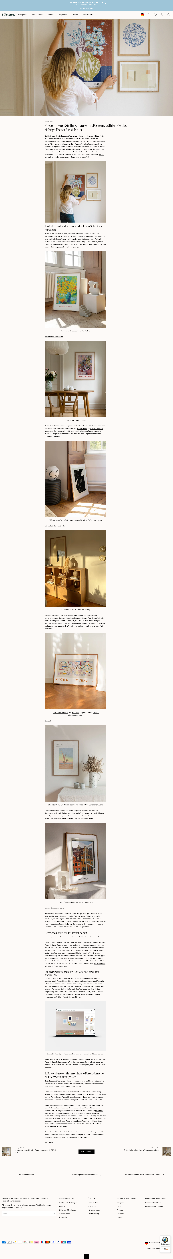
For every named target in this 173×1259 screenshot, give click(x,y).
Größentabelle (64, 1214)
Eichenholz (99, 1111)
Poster (101, 154)
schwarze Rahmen (52, 1116)
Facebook (120, 1214)
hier (70, 924)
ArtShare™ (92, 1206)
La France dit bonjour (70, 331)
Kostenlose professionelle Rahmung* (84, 1174)
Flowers (67, 420)
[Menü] (169, 1236)
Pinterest (120, 1210)
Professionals (87, 15)
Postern (72, 136)
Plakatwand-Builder (59, 989)
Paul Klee (75, 712)
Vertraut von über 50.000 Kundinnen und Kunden (142, 1174)
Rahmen (51, 15)
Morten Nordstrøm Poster (54, 908)
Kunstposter (22, 15)
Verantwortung (93, 1214)
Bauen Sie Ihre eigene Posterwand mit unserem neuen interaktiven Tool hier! (75, 1054)
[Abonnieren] (54, 1213)
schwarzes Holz (50, 1126)
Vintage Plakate (37, 15)
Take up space (54, 520)
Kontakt (62, 1206)
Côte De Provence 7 (60, 712)
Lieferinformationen (26, 1174)
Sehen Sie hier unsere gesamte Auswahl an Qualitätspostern (67, 1137)
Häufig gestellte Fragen (68, 1203)
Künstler (75, 15)
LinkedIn (120, 1217)
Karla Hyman (82, 428)
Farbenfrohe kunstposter (54, 336)
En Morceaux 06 (67, 610)
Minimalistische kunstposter (55, 526)
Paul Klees (92, 618)
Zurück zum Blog (86, 1151)
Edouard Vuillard (81, 420)
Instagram (120, 1203)
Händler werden (94, 1210)
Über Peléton (93, 1203)
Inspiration (63, 15)
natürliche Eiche (83, 1124)
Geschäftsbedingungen (154, 1206)
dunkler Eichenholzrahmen (59, 1113)
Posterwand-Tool (89, 1100)
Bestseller (48, 721)
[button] (149, 14)
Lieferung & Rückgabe (67, 1210)
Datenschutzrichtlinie (153, 1203)
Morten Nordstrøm (86, 902)
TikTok (119, 1206)
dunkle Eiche (94, 1124)
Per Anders (86, 331)
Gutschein (63, 1217)
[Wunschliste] (155, 14)
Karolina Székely (96, 428)
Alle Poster (49, 1143)
